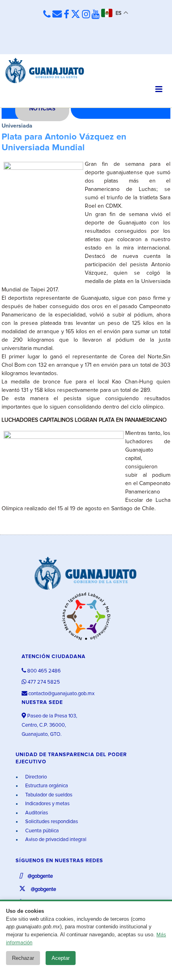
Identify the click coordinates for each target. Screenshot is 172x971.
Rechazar (23, 958)
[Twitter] (75, 15)
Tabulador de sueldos (48, 795)
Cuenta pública (41, 830)
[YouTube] (96, 15)
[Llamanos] (47, 14)
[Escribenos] (57, 14)
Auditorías (36, 813)
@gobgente (39, 876)
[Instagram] (86, 15)
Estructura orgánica (46, 785)
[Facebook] (66, 15)
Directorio (35, 777)
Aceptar (61, 958)
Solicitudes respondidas (51, 821)
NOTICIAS (42, 109)
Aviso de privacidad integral (55, 839)
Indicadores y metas (47, 803)
